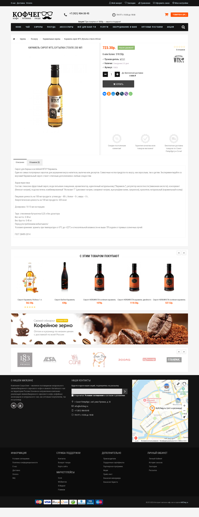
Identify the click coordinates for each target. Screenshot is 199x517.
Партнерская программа (113, 466)
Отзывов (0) (34, 162)
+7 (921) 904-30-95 (79, 13)
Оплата (29, 3)
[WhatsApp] (130, 94)
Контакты (62, 459)
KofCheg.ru (184, 502)
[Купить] (22, 295)
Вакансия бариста (110, 482)
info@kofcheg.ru (81, 406)
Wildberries (62, 482)
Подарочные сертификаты (113, 462)
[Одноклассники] (109, 94)
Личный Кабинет (155, 459)
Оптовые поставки (152, 27)
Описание (20, 162)
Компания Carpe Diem (20, 385)
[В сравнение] (37, 295)
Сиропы (38, 27)
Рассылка (153, 470)
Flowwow (61, 490)
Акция (170, 27)
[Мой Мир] (113, 94)
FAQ (13, 478)
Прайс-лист (107, 474)
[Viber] (126, 94)
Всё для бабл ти (87, 27)
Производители (109, 459)
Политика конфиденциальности (25, 462)
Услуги (104, 27)
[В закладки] (29, 295)
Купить (119, 84)
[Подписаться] (124, 391)
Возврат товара (64, 462)
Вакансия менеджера (112, 478)
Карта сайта (63, 466)
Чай (28, 27)
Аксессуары (66, 27)
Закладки (153, 466)
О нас (13, 3)
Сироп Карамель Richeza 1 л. (30, 300)
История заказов (155, 462)
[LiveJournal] (122, 94)
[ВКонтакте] (104, 94)
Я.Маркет (61, 486)
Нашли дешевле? (126, 47)
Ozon (60, 478)
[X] (117, 94)
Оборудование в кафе (125, 27)
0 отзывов (180, 50)
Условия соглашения (20, 459)
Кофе (18, 27)
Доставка (21, 3)
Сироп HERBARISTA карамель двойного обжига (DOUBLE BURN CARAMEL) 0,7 (134, 301)
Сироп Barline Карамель (65, 300)
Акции (105, 470)
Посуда (51, 27)
